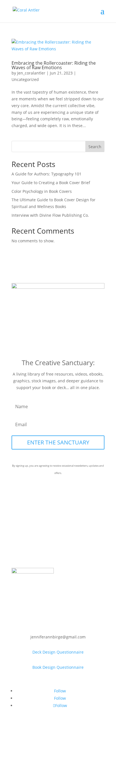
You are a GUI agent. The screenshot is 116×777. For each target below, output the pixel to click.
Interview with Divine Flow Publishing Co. (50, 215)
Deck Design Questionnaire (58, 652)
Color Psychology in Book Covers (42, 191)
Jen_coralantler (31, 73)
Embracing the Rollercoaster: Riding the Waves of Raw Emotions (54, 65)
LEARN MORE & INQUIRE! (71, 17)
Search (94, 146)
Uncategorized (25, 79)
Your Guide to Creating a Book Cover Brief (51, 182)
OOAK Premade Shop (58, 540)
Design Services (58, 556)
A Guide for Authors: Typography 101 (46, 174)
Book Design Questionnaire (58, 667)
